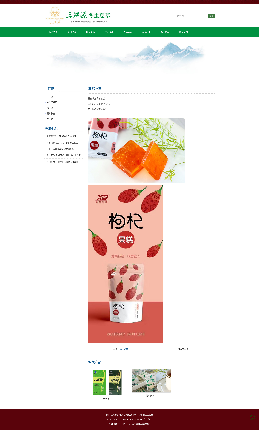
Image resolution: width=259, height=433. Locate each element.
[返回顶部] (252, 417)
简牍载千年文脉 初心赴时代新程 (61, 136)
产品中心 (128, 32)
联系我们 (183, 32)
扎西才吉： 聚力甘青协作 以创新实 (62, 161)
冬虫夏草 (165, 32)
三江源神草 (52, 102)
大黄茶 (106, 399)
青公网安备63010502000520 (138, 424)
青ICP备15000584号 (117, 424)
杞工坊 (50, 119)
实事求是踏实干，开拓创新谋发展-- (62, 142)
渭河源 (50, 108)
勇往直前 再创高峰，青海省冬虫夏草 (63, 155)
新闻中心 (90, 32)
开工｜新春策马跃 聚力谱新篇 (60, 149)
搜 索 (211, 16)
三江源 (50, 97)
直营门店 (146, 32)
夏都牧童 (51, 113)
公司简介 (72, 32)
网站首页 (53, 32)
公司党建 (109, 32)
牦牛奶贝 (124, 349)
